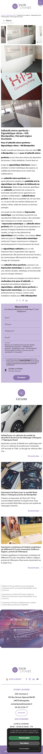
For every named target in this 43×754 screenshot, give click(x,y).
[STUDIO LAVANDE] (21, 6)
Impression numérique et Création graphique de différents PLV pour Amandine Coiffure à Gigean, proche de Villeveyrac (21, 549)
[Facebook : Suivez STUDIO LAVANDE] (26, 679)
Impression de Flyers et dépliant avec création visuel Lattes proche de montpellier (19, 604)
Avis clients (15, 679)
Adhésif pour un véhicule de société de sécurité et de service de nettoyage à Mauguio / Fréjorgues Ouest (21, 438)
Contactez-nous (22, 630)
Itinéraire (21, 713)
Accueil (3, 15)
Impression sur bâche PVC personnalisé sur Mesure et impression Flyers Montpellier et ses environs (19, 596)
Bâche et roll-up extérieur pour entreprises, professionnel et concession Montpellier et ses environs (19, 588)
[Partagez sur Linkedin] (26, 300)
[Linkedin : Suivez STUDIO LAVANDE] (33, 679)
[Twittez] (19, 300)
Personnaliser (24, 748)
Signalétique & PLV (11, 15)
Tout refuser (24, 743)
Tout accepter (24, 738)
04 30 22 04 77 (23, 637)
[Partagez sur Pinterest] (23, 300)
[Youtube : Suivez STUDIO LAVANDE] (37, 679)
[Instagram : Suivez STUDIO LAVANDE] (29, 679)
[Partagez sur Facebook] (16, 300)
